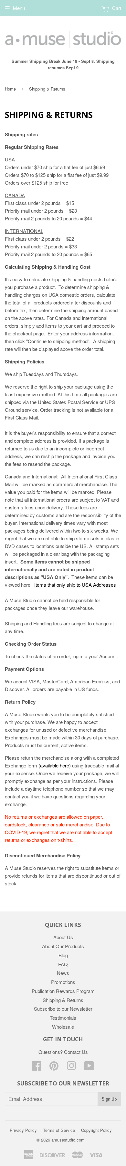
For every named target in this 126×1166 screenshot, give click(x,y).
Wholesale (63, 1026)
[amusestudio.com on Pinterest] (54, 1067)
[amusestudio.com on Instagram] (71, 1067)
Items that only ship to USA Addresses (75, 584)
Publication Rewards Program (63, 991)
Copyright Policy (96, 1130)
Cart (116, 8)
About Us (63, 937)
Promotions (63, 981)
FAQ (63, 964)
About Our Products (63, 946)
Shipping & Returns (63, 1000)
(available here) (54, 765)
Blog (63, 955)
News (63, 972)
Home (10, 89)
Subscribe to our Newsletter (63, 1008)
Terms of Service (59, 1130)
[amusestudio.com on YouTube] (89, 1067)
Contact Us (76, 1051)
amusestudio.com (68, 1140)
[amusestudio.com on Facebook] (36, 1067)
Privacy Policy (23, 1130)
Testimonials (63, 1017)
